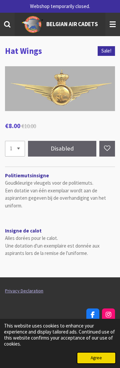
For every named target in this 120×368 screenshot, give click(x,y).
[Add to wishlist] (107, 149)
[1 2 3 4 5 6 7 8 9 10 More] (15, 149)
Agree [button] (96, 358)
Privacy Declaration (24, 291)
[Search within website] (7, 24)
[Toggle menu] (112, 24)
